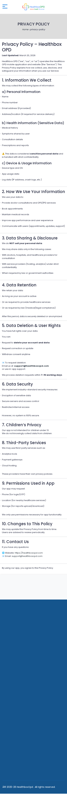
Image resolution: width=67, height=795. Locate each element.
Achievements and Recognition (23, 689)
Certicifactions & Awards (20, 711)
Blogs (9, 694)
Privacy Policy (13, 674)
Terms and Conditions (18, 679)
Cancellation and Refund (20, 731)
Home (25, 29)
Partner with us (14, 684)
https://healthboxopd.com (29, 552)
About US (11, 668)
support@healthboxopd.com (31, 365)
